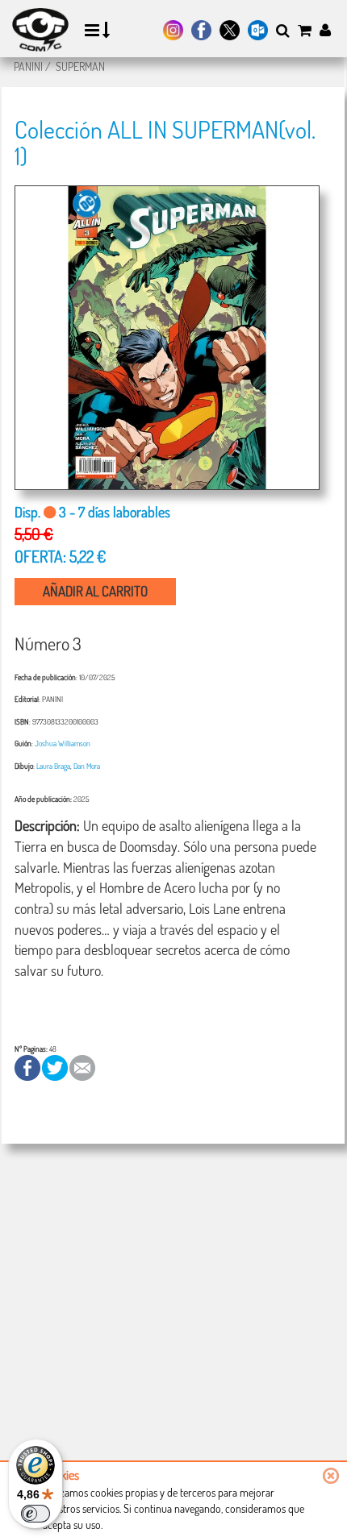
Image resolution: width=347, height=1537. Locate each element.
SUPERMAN (80, 66)
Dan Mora (86, 766)
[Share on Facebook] (28, 1066)
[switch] (35, 1513)
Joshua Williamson (62, 743)
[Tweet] (55, 1066)
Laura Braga (53, 766)
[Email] (82, 1066)
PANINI (28, 66)
